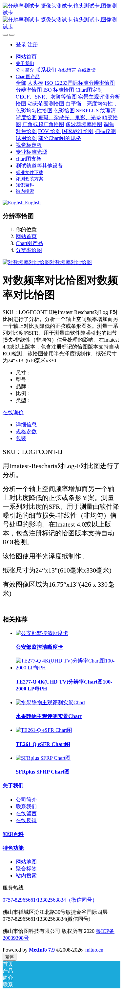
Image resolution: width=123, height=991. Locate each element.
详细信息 (26, 424)
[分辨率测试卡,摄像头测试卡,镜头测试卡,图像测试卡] (61, 16)
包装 (21, 438)
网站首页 (26, 56)
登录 (21, 44)
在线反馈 (26, 820)
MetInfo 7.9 (42, 950)
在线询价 (13, 412)
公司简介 (26, 799)
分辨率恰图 (29, 250)
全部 (21, 83)
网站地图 (26, 862)
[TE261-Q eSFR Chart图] (44, 730)
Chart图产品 (29, 243)
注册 (33, 44)
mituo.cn (94, 950)
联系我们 (26, 806)
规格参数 (26, 431)
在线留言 (26, 813)
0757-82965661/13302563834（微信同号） (50, 900)
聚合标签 (26, 868)
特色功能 (13, 848)
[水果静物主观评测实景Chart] (50, 702)
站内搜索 (26, 875)
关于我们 (13, 785)
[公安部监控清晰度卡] (42, 633)
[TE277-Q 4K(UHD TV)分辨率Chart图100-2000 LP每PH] (68, 667)
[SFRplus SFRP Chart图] (43, 758)
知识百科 (13, 834)
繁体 (9, 956)
